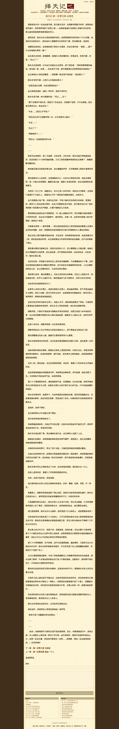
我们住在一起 (69, 726)
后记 (27, 700)
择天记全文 (43, 10)
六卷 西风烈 (75, 12)
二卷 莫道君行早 (43, 12)
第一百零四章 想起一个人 (43, 651)
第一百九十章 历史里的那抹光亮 (70, 702)
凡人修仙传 (75, 10)
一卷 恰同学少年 (34, 12)
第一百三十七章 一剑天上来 (33, 712)
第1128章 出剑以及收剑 (68, 710)
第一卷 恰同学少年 (57, 20)
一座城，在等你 (56, 726)
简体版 (86, 1)
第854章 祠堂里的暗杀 (67, 704)
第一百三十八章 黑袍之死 (32, 710)
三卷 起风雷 (51, 12)
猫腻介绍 (58, 10)
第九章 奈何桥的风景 (67, 715)
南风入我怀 (35, 726)
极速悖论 (63, 726)
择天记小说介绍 (51, 10)
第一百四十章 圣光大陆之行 (33, 706)
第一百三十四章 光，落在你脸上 (34, 717)
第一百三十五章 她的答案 (32, 715)
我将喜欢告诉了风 (78, 726)
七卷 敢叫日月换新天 (84, 12)
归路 (85, 726)
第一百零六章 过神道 (41, 648)
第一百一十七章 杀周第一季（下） (70, 700)
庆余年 (70, 10)
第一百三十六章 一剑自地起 (33, 713)
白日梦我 (48, 726)
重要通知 (28, 704)
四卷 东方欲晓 (59, 12)
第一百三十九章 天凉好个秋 (33, 708)
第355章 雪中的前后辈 (67, 712)
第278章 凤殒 (65, 713)
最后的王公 (42, 726)
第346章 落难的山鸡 (67, 708)
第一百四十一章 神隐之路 (32, 702)
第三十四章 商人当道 (67, 706)
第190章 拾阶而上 (66, 717)
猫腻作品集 (64, 10)
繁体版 (91, 1)
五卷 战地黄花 (67, 12)
